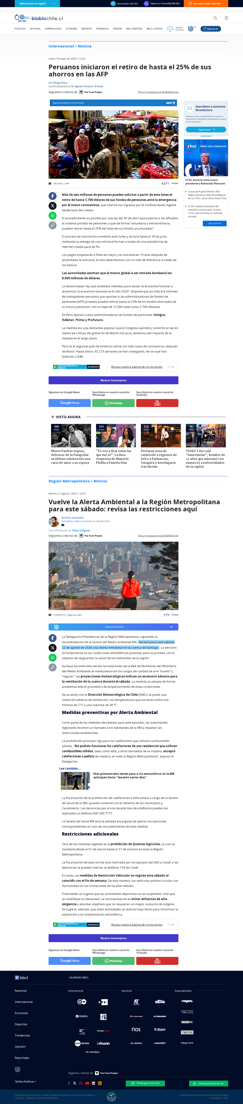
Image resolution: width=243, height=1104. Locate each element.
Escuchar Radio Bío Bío (207, 3)
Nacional (35, 28)
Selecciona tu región (32, 3)
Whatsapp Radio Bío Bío (211, 1083)
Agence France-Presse (89, 86)
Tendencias (102, 28)
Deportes (86, 28)
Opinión (117, 28)
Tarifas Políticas (24, 1081)
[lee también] (76, 781)
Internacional (53, 28)
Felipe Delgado (81, 530)
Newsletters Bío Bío (127, 3)
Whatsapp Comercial (147, 1083)
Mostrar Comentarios (114, 380)
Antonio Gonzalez (72, 517)
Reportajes (22, 1058)
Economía (71, 28)
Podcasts (20, 28)
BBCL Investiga (134, 28)
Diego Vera (60, 83)
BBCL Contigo (155, 28)
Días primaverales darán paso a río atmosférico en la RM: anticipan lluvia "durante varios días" (134, 775)
